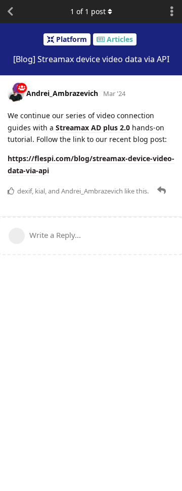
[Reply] (162, 190)
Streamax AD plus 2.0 (93, 127)
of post (88, 11)
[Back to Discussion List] (10, 11)
